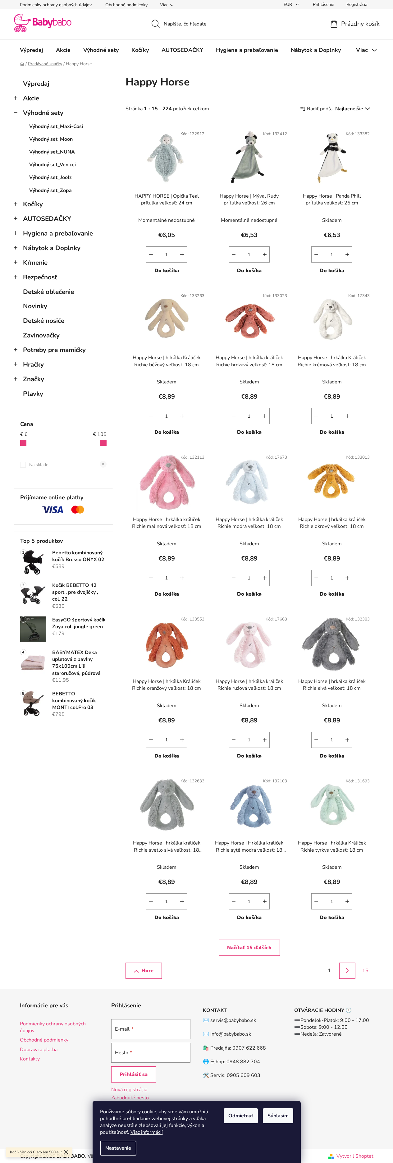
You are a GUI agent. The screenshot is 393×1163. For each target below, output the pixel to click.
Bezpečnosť (40, 277)
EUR (288, 4)
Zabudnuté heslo (130, 1097)
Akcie (31, 98)
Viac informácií (146, 1132)
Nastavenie (118, 1148)
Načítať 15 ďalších (249, 947)
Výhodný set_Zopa (50, 190)
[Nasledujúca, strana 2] (347, 971)
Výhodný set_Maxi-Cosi (56, 126)
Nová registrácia (129, 1089)
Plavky (33, 393)
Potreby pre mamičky (54, 350)
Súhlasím (278, 1115)
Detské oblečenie (48, 291)
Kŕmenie (35, 262)
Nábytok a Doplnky (51, 248)
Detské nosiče (43, 320)
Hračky (33, 364)
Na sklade (66, 465)
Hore (147, 970)
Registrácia (356, 4)
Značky (33, 379)
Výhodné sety (43, 112)
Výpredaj (36, 83)
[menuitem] (31, 50)
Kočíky (33, 204)
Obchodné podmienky (126, 5)
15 (365, 970)
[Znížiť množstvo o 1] (151, 254)
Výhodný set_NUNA (52, 152)
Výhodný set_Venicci (52, 164)
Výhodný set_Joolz (50, 177)
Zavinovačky (41, 335)
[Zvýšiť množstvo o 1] (182, 254)
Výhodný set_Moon (51, 139)
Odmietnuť (240, 1115)
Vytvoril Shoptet (354, 1156)
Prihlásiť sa (134, 1074)
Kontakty (30, 1058)
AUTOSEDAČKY (47, 218)
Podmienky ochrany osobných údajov (56, 5)
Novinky (35, 306)
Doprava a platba (38, 1049)
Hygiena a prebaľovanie (58, 233)
